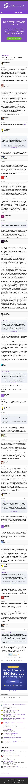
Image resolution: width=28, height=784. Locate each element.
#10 (26, 368)
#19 (26, 601)
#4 (26, 134)
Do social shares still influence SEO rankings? (12, 737)
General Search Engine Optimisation (9, 712)
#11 (26, 399)
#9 (26, 318)
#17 (26, 545)
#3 (26, 122)
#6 (26, 181)
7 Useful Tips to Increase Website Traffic (11, 710)
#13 (26, 439)
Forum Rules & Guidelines (20, 780)
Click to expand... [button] (14, 147)
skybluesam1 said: (5, 320)
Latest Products (4, 747)
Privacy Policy (5, 780)
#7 (26, 220)
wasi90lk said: (4, 414)
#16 (26, 530)
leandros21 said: (4, 223)
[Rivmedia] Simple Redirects (8, 761)
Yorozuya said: (4, 136)
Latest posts (4, 701)
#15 (26, 498)
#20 (26, 629)
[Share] (25, 67)
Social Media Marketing (7, 739)
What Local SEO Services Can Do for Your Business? (13, 741)
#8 (26, 245)
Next (14, 654)
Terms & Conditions (11, 780)
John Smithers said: (5, 632)
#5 (26, 161)
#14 (26, 466)
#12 (26, 412)
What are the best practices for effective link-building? (14, 718)
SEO (21, 352)
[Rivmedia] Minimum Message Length (10, 766)
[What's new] (24, 12)
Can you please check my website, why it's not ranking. (14, 714)
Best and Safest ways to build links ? (10, 733)
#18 (26, 569)
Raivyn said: (3, 572)
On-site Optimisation (6, 708)
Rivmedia (16, 779)
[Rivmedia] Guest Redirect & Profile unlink (11, 755)
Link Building (5, 720)
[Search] (26, 12)
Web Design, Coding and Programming (10, 726)
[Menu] (1, 12)
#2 (26, 89)
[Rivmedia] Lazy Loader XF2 (8, 750)
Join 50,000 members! (14, 38)
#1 (26, 67)
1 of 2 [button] (10, 654)
